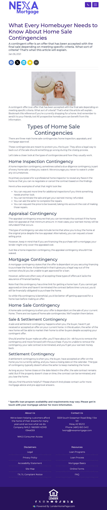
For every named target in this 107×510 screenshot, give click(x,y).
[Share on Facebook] (11, 62)
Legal (30, 452)
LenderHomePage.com (62, 506)
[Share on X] (17, 62)
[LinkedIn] (48, 502)
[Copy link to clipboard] (36, 62)
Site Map (30, 469)
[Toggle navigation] (95, 4)
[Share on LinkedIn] (23, 62)
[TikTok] (60, 502)
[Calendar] (72, 502)
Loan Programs (77, 452)
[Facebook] (36, 502)
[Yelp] (68, 502)
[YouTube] (52, 502)
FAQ (77, 474)
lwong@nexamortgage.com (77, 430)
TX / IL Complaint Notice (30, 474)
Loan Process (77, 457)
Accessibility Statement (30, 463)
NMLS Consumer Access (30, 436)
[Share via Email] (30, 62)
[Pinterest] (56, 502)
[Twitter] (40, 502)
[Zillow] (64, 502)
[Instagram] (44, 502)
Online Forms (77, 469)
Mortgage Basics (77, 463)
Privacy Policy (30, 457)
